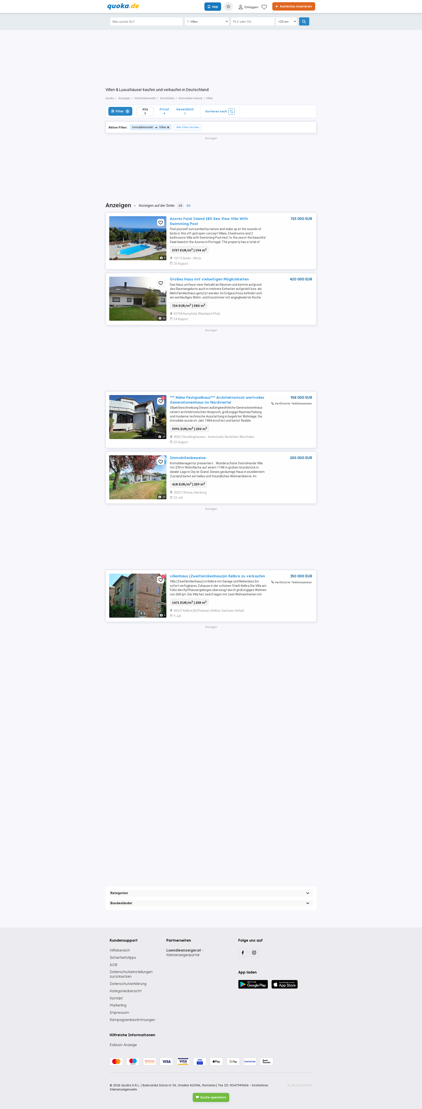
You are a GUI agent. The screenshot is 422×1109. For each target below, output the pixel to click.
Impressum (119, 1012)
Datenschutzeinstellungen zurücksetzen (131, 974)
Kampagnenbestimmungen (132, 1019)
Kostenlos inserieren (295, 6)
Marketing (118, 1005)
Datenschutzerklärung (128, 983)
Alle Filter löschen (187, 127)
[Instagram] (254, 952)
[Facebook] (242, 952)
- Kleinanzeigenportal (185, 952)
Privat (164, 111)
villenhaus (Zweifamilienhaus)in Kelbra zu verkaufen (217, 576)
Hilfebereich (120, 950)
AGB (113, 965)
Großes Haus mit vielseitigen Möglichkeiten (209, 279)
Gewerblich (185, 111)
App (215, 7)
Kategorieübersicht (126, 991)
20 (180, 206)
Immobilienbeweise (188, 458)
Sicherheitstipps (123, 957)
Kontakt (116, 998)
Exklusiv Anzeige (123, 1045)
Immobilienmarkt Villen (149, 127)
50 (188, 206)
